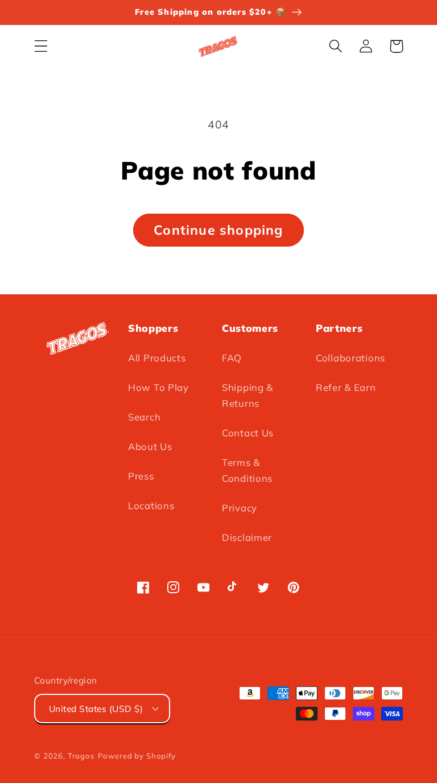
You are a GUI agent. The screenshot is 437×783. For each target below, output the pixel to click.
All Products (157, 358)
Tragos (81, 755)
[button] (41, 46)
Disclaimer (247, 537)
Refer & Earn (346, 387)
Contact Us (248, 433)
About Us (150, 446)
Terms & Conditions (247, 470)
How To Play (158, 387)
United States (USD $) (96, 708)
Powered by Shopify (137, 755)
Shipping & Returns (247, 395)
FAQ (232, 358)
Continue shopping (218, 230)
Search (144, 417)
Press (141, 476)
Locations (151, 505)
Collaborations (350, 358)
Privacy (239, 508)
